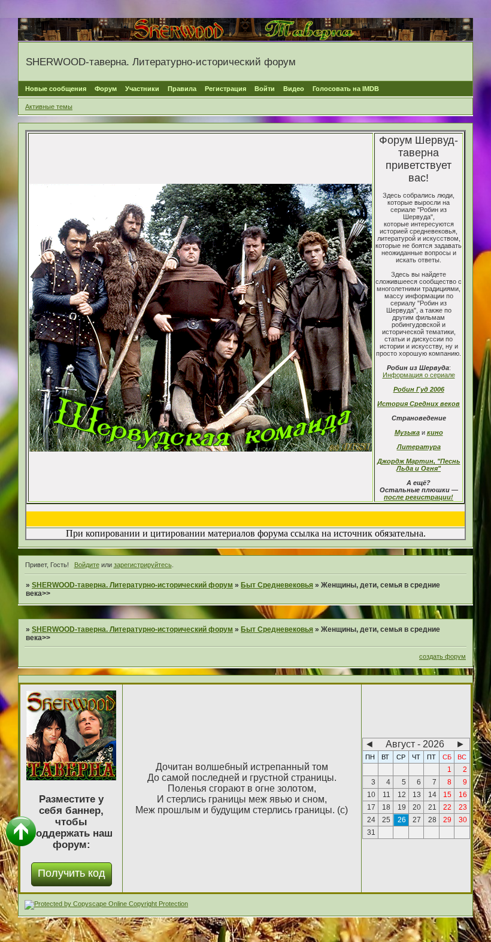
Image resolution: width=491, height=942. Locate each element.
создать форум (442, 656)
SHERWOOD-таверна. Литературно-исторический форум (132, 585)
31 (371, 832)
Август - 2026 (415, 744)
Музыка (407, 432)
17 (371, 807)
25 (386, 820)
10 (371, 794)
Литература (419, 446)
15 (447, 794)
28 (432, 820)
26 (402, 820)
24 (371, 820)
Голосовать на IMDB (346, 88)
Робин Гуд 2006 (418, 389)
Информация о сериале (419, 374)
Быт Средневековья (277, 585)
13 (417, 794)
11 (386, 794)
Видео (293, 88)
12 (402, 794)
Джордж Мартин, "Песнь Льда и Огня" (418, 465)
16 (463, 794)
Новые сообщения (55, 88)
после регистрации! (418, 497)
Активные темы (48, 106)
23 (463, 807)
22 (447, 807)
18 (386, 807)
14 (432, 794)
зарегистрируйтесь (143, 564)
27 (417, 820)
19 (402, 807)
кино (435, 432)
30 (463, 820)
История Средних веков (418, 403)
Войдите (86, 564)
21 (432, 807)
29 (447, 820)
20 (417, 807)
